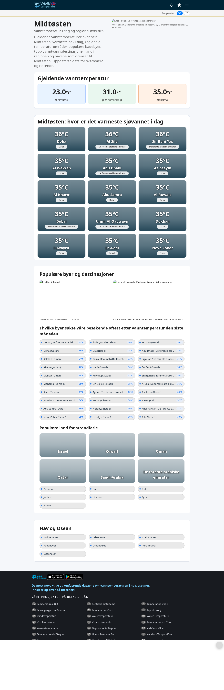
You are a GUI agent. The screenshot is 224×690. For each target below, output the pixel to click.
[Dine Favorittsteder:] (179, 5)
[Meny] (187, 5)
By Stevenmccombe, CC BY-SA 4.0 (169, 319)
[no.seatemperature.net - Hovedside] (47, 5)
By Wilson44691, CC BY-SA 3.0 (66, 319)
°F (187, 13)
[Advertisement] (101, 665)
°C (179, 13)
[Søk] (172, 5)
